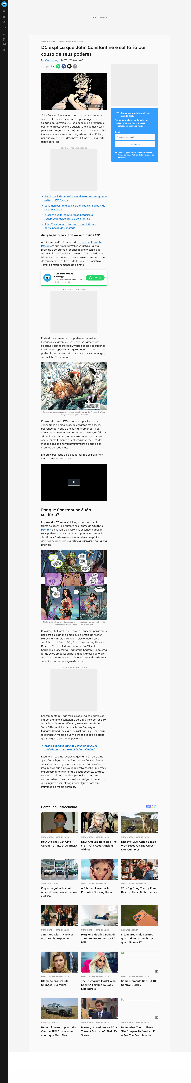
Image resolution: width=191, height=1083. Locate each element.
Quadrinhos (78, 42)
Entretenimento (65, 42)
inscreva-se (134, 144)
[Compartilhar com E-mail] (69, 66)
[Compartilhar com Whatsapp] (58, 66)
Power (45, 529)
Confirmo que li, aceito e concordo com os (136, 154)
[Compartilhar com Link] (75, 66)
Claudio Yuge (52, 60)
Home (43, 42)
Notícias (52, 42)
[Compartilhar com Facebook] (64, 66)
